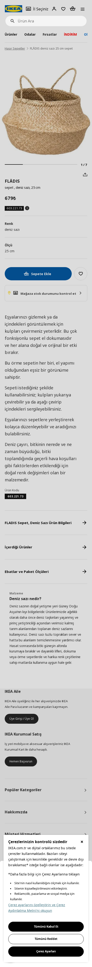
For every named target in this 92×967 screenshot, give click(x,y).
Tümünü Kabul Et (46, 927)
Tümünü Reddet (46, 939)
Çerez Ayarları (46, 951)
